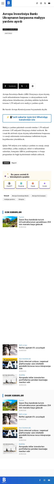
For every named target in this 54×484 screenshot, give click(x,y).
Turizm (21, 217)
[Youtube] (49, 3)
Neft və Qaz (23, 345)
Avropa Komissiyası (39, 196)
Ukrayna (21, 199)
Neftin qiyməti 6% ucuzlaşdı (32, 348)
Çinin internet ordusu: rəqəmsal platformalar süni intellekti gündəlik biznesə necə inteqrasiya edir (35, 365)
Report (14, 163)
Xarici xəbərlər (10, 29)
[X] (45, 3)
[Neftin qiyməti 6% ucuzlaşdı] (10, 349)
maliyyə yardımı (9, 199)
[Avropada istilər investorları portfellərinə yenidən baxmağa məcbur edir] (10, 379)
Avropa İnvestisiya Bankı (20, 196)
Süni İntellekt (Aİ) (25, 358)
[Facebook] (37, 3)
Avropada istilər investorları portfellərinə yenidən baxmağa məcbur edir (33, 379)
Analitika (22, 375)
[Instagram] (41, 3)
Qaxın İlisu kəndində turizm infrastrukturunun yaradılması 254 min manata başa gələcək (35, 222)
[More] (32, 86)
